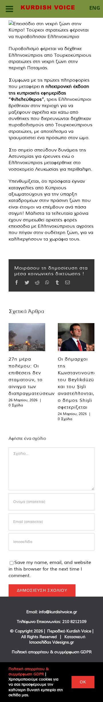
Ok (83, 682)
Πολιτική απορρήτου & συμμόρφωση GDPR (52, 651)
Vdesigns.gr (63, 642)
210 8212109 (74, 621)
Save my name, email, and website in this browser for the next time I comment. (50, 568)
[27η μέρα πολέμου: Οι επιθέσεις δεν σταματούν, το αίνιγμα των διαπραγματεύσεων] (27, 337)
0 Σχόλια (16, 405)
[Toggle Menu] (9, 9)
